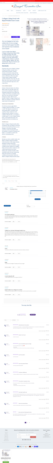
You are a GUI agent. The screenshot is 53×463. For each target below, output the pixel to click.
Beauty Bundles (33, 12)
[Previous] (22, 27)
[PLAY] (36, 27)
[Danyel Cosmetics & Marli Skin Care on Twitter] (22, 439)
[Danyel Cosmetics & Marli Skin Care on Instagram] (28, 439)
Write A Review (33, 314)
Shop (12, 10)
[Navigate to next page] (29, 422)
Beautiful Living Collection (22, 12)
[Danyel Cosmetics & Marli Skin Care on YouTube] (25, 439)
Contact (34, 10)
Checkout (49, 3)
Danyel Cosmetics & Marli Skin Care (23, 444)
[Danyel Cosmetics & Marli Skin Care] (26, 6)
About (24, 10)
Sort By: (27, 205)
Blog (30, 10)
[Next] (50, 27)
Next (19, 183)
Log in (41, 3)
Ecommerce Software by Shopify (32, 444)
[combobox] (7, 320)
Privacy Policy (6, 437)
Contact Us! (6, 432)
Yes (13, 221)
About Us (6, 433)
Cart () (45, 3)
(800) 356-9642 (37, 3)
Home (8, 10)
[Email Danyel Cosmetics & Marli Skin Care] (30, 439)
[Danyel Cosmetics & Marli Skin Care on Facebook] (24, 439)
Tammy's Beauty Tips (42, 10)
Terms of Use (6, 436)
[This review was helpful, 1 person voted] (46, 377)
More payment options (15, 39)
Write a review (7, 205)
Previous (3, 183)
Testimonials (18, 10)
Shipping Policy (6, 439)
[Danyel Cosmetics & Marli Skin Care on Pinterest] (27, 439)
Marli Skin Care (4, 27)
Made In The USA (6, 440)
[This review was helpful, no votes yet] (46, 331)
